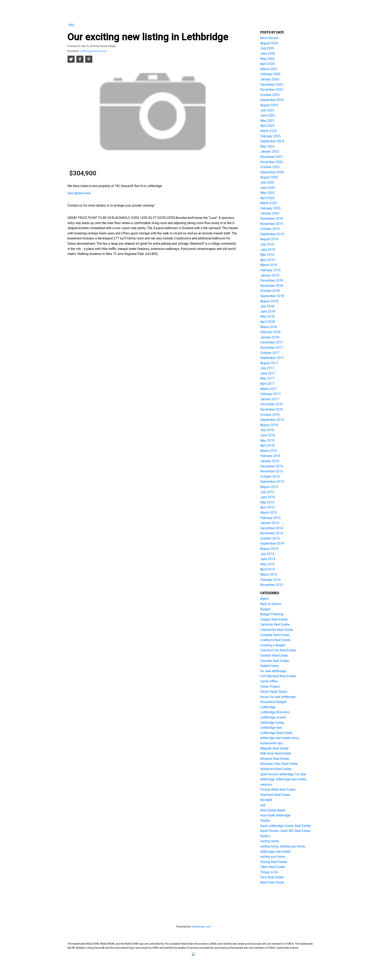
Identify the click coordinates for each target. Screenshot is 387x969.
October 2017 (270, 353)
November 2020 (271, 162)
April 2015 (267, 507)
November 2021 (271, 157)
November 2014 (271, 533)
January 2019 (269, 275)
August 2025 (269, 105)
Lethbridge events (273, 717)
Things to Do (269, 872)
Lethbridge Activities (275, 712)
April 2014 (267, 569)
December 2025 (271, 84)
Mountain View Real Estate (279, 764)
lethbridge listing (272, 723)
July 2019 (267, 244)
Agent (264, 599)
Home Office (269, 681)
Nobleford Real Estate (275, 769)
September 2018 (272, 296)
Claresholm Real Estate (276, 630)
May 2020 (267, 193)
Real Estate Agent (272, 810)
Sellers (265, 836)
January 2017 (269, 399)
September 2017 (272, 358)
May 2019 (267, 255)
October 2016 (270, 415)
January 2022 (269, 151)
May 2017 (267, 378)
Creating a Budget (272, 645)
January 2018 (269, 337)
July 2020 (267, 182)
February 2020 (270, 208)
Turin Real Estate (272, 877)
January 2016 (269, 461)
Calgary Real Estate (274, 619)
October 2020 (270, 167)
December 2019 (271, 218)
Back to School (270, 604)
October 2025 (270, 95)
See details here (79, 193)
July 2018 (267, 306)
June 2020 (267, 188)
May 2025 (267, 121)
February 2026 (270, 74)
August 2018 (269, 301)
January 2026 (269, 79)
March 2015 (268, 513)
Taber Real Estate (272, 867)
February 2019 (270, 270)
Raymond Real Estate (275, 795)
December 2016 (271, 404)
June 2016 (267, 435)
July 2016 (267, 430)
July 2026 (267, 48)
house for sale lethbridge (278, 697)
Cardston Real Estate (275, 624)
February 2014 (270, 580)
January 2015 (269, 523)
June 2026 (267, 53)
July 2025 (267, 110)
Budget (265, 609)
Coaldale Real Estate (274, 635)
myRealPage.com (201, 926)
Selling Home (269, 841)
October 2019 (270, 229)
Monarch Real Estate (274, 759)
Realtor (265, 820)
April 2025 (267, 126)
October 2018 (270, 291)
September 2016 (272, 420)
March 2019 (268, 265)
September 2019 (272, 234)
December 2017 (271, 342)
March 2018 (268, 327)
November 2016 (271, 409)
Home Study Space (273, 691)
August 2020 (269, 177)
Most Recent (269, 38)
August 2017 (269, 363)
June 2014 (267, 559)
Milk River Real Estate (275, 753)
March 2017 (268, 389)
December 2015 (271, 466)
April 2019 (267, 260)
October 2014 (270, 538)
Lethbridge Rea (271, 728)
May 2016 (267, 440)
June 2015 (267, 497)
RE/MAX (266, 800)
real (262, 805)
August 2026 (269, 43)
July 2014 (267, 554)
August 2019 (269, 239)
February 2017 (270, 394)
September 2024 (272, 141)
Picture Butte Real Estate (277, 789)
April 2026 (267, 64)
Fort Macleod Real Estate (278, 676)
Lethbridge (268, 707)
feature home (269, 666)
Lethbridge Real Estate (93, 51)
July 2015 (267, 492)
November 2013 (271, 585)
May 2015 (267, 502)
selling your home (272, 857)
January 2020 (269, 213)
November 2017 (271, 347)
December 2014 (271, 528)
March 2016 (268, 451)
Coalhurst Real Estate (275, 640)
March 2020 (268, 203)
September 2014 (272, 543)
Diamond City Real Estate (278, 650)
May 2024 (267, 146)
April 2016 (267, 445)
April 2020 (267, 198)
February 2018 (270, 332)
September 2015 (272, 481)
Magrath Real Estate (274, 748)
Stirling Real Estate (273, 862)
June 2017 (267, 373)
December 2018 (271, 280)
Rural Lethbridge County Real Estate (285, 826)
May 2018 (267, 316)
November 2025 (271, 89)
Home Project (270, 686)
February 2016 (270, 456)
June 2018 (267, 311)
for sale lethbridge (273, 671)
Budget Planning (271, 614)
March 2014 (268, 574)
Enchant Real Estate (274, 655)
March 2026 (268, 69)
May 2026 (267, 59)
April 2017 (267, 384)
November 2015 (271, 471)
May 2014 (267, 564)
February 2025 (270, 136)
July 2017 (267, 368)
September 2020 (272, 172)
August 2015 (269, 487)
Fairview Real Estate (274, 661)
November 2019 (271, 224)
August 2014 (269, 549)
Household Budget (273, 702)
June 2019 (267, 250)
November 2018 (271, 286)
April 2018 (267, 322)
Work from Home (272, 882)
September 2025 (272, 100)
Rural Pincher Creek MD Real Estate (285, 831)
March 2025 (268, 131)
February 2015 (270, 518)
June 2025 (267, 115)
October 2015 (270, 476)
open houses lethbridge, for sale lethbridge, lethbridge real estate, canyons (283, 779)
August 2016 (269, 425)
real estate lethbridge (275, 815)
